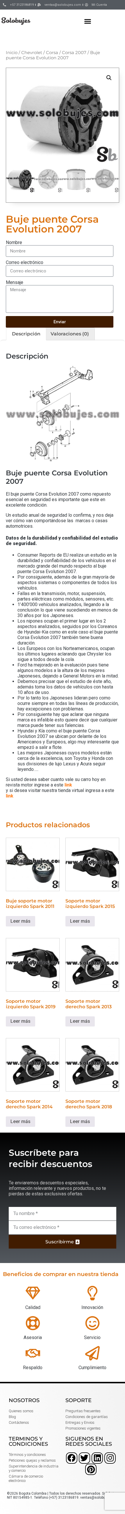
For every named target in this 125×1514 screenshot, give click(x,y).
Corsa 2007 (74, 52)
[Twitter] (84, 1458)
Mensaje (14, 282)
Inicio (11, 52)
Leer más (20, 921)
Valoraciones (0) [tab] (70, 334)
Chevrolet (31, 52)
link (68, 785)
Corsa (52, 52)
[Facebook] (71, 1458)
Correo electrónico (24, 262)
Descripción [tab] (26, 334)
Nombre (14, 242)
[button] (87, 21)
